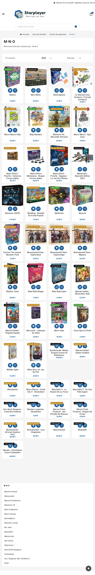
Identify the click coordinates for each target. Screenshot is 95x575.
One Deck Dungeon (12, 570)
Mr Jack (8, 547)
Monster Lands (11, 543)
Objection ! (9, 565)
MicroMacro (9, 538)
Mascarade (9, 516)
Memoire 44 (9, 525)
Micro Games (10, 534)
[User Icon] (85, 14)
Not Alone (8, 561)
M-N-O (7, 505)
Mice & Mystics (11, 529)
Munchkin (8, 552)
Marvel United (10, 511)
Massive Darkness (12, 520)
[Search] (76, 26)
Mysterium (9, 556)
